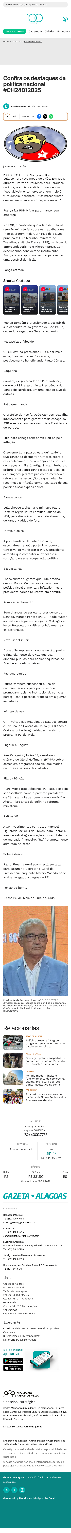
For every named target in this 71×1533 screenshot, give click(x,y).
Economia (63, 31)
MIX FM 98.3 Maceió (14, 1287)
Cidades (50, 31)
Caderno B (35, 31)
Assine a (15, 31)
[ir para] (41, 1360)
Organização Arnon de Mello (19, 1313)
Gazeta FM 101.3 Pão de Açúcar (20, 1306)
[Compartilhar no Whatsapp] (51, 116)
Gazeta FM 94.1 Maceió (16, 1294)
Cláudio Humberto (33, 41)
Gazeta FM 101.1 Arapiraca (18, 1298)
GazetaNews (10, 1309)
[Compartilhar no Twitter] (45, 116)
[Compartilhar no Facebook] (39, 116)
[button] (65, 19)
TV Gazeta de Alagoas (15, 1291)
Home (6, 41)
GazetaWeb (9, 1302)
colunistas (16, 41)
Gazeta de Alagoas (13, 1283)
